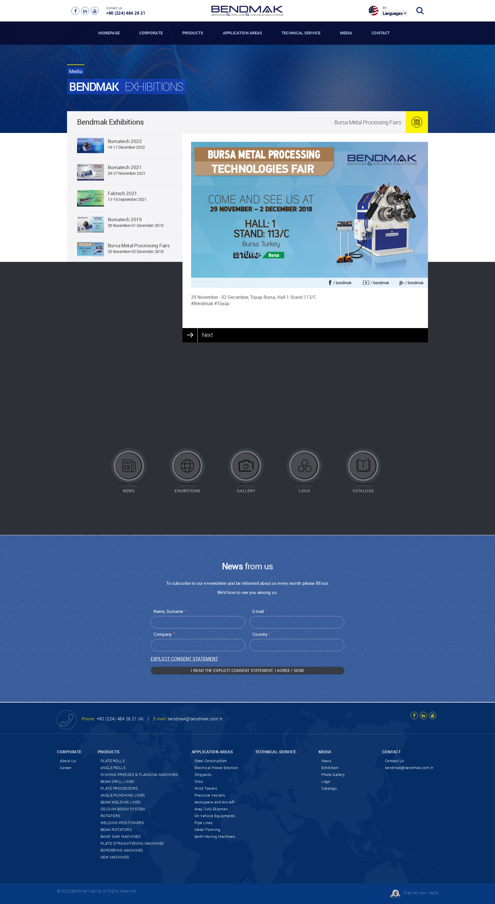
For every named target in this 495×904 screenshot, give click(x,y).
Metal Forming (207, 829)
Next (207, 335)
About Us (68, 760)
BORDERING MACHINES (122, 850)
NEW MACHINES (115, 857)
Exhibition (329, 767)
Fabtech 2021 (122, 193)
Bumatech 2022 (125, 141)
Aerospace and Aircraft (215, 802)
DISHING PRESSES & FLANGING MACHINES (139, 774)
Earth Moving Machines (215, 836)
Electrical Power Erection (216, 767)
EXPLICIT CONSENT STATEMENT (184, 659)
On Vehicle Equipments (215, 815)
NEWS (129, 490)
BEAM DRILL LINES (118, 781)
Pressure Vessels (210, 795)
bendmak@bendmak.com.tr (195, 718)
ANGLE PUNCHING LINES (123, 795)
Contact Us (394, 760)
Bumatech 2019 (125, 219)
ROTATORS (111, 815)
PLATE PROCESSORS (119, 788)
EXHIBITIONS (187, 490)
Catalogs (329, 788)
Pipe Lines (204, 822)
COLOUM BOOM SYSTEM (123, 808)
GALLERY (246, 490)
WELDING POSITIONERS (122, 822)
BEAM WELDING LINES (121, 802)
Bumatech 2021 (125, 167)
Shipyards (203, 774)
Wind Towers (206, 788)
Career (65, 767)
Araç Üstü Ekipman (211, 808)
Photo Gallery (333, 774)
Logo (325, 781)
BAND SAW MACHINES (121, 836)
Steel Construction (211, 760)
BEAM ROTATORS (116, 829)
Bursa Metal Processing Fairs (139, 245)
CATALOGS (363, 490)
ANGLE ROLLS (113, 767)
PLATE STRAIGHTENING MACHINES (132, 843)
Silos (199, 781)
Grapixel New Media (420, 892)
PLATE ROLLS (113, 760)
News (326, 760)
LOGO (304, 490)
